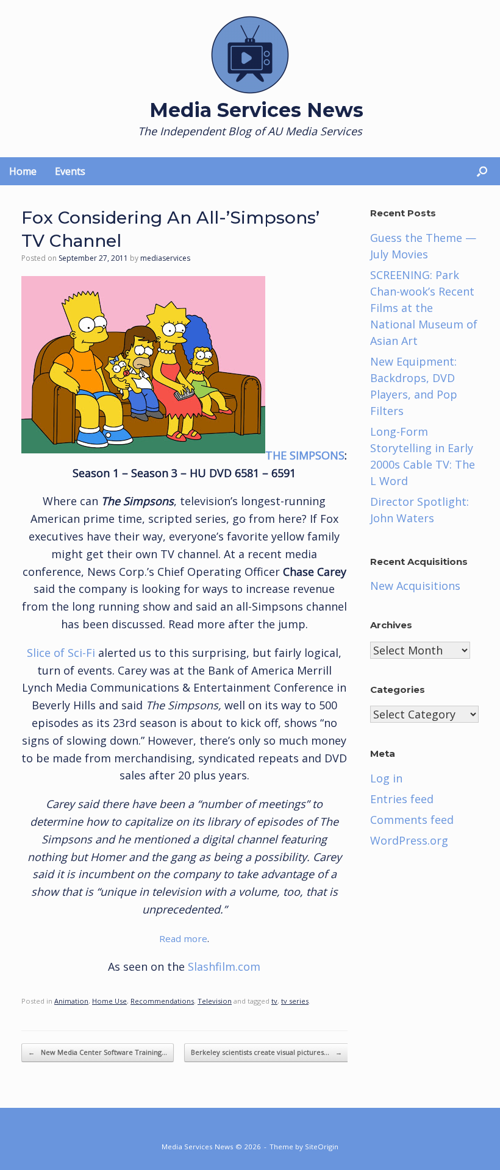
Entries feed (402, 799)
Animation (71, 1000)
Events (70, 171)
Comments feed (412, 819)
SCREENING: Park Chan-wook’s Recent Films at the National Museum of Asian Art (423, 308)
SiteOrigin (321, 1146)
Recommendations (162, 1000)
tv (274, 1000)
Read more (183, 938)
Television (215, 1000)
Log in (386, 778)
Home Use (109, 1000)
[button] (482, 171)
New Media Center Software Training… (97, 1052)
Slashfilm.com (224, 966)
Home (23, 171)
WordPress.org (409, 840)
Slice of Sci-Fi (62, 652)
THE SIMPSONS (305, 455)
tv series (295, 1000)
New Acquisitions (415, 585)
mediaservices (165, 258)
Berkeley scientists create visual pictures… (266, 1052)
